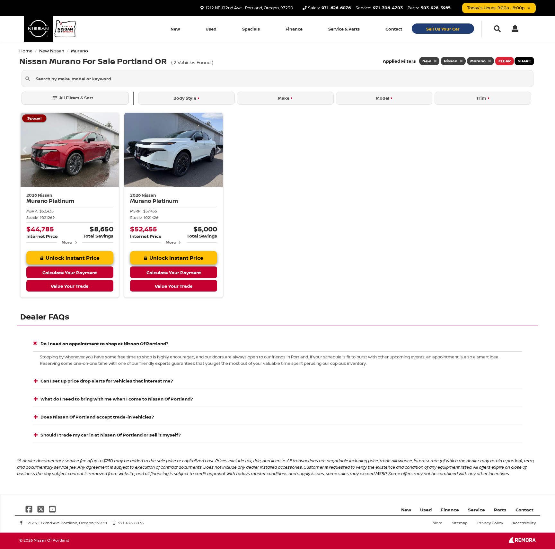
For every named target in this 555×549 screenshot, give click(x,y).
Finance (294, 29)
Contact (393, 29)
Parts (500, 510)
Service (476, 510)
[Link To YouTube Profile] (52, 508)
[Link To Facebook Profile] (29, 508)
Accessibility (524, 523)
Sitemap (460, 523)
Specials (251, 29)
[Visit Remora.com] (522, 541)
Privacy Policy (490, 523)
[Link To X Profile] (41, 508)
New (175, 29)
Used (211, 29)
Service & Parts (344, 29)
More (67, 242)
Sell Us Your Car (443, 29)
